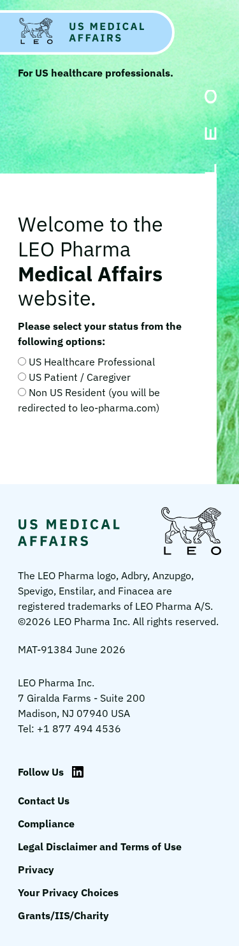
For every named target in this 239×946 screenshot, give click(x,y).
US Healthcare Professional (92, 361)
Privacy (36, 869)
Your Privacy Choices (68, 892)
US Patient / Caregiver (80, 377)
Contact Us (43, 800)
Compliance (46, 823)
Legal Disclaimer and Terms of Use (100, 846)
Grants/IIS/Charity (63, 915)
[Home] (87, 32)
